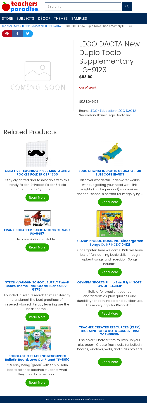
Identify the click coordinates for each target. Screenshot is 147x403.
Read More (37, 197)
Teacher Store (11, 26)
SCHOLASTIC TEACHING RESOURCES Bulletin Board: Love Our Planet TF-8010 (37, 358)
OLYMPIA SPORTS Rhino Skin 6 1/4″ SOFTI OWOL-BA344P (110, 284)
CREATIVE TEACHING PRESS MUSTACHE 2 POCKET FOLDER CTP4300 (37, 173)
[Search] (127, 6)
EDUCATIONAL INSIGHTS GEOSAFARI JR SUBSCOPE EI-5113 (110, 173)
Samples (79, 18)
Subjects (25, 18)
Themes (61, 18)
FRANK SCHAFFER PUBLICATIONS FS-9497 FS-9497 (37, 232)
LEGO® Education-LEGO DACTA (41, 26)
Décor (44, 18)
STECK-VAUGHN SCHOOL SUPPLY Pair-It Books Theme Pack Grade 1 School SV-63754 (37, 286)
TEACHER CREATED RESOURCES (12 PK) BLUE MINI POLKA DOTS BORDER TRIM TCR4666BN (110, 331)
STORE (7, 18)
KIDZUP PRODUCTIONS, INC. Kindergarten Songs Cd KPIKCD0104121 (110, 243)
